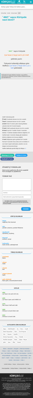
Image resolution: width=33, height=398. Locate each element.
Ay (17, 329)
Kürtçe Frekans (14, 368)
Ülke (14, 342)
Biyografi (16, 348)
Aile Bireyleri (11, 329)
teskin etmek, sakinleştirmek (10, 244)
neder (4, 263)
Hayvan (9, 334)
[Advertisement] (16, 36)
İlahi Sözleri (27, 351)
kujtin (7, 274)
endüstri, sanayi (6, 238)
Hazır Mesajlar (15, 351)
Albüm (4, 348)
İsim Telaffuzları (8, 353)
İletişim (14, 364)
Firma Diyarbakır (5, 368)
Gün (4, 334)
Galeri (8, 351)
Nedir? (7, 357)
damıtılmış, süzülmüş (8, 232)
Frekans (4, 351)
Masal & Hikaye (23, 355)
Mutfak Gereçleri (7, 339)
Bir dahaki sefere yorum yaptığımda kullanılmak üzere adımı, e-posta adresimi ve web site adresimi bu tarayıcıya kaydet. (15, 202)
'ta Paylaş (7, 159)
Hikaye (21, 351)
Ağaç (4, 329)
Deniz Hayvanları (7, 331)
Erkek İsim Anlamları (24, 348)
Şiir (29, 357)
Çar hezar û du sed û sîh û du (10, 293)
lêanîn (5, 257)
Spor (9, 342)
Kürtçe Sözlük (23, 368)
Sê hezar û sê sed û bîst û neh (10, 310)
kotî (4, 268)
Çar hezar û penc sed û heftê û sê (11, 298)
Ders (16, 331)
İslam (15, 353)
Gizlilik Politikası (8, 364)
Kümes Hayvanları (8, 337)
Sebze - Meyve (23, 339)
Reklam (27, 364)
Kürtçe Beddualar (6, 355)
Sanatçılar (17, 357)
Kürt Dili (29, 353)
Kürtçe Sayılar (14, 13)
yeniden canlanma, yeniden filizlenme (12, 227)
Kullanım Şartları (21, 364)
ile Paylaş (7, 155)
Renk (15, 339)
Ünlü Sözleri (16, 360)
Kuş (16, 337)
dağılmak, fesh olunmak (9, 221)
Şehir (4, 342)
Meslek (21, 337)
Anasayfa (19, 2)
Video (22, 360)
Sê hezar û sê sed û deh (8, 315)
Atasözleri (10, 348)
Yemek (19, 342)
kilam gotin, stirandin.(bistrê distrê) (12, 280)
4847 (19, 13)
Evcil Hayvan (22, 331)
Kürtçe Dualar (15, 355)
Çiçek (26, 329)
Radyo (12, 357)
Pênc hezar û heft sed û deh (9, 304)
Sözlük (24, 2)
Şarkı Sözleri (24, 357)
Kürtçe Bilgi (3, 13)
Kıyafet (16, 334)
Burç (21, 329)
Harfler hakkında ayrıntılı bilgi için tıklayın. (13, 148)
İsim (2, 353)
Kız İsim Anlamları (22, 353)
